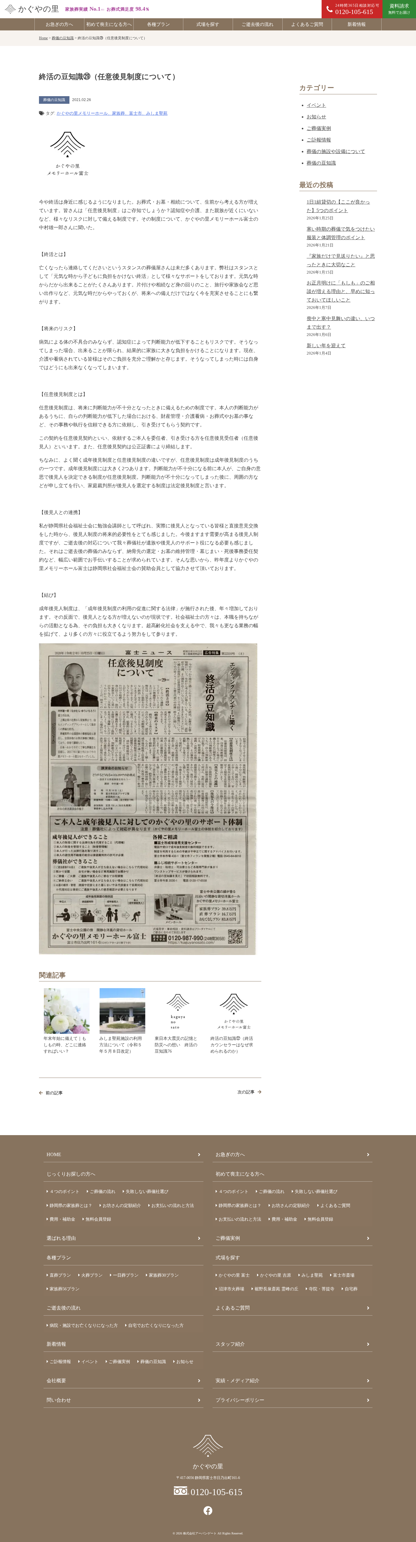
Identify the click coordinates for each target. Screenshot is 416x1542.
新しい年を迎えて (326, 345)
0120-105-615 (216, 1492)
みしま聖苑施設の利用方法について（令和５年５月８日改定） (120, 1045)
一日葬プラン (126, 1275)
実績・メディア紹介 (237, 1380)
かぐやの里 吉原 (275, 1275)
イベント (316, 105)
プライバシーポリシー (240, 1400)
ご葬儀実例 (319, 128)
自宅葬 (351, 1289)
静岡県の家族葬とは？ (71, 1205)
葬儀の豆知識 (321, 163)
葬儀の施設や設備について (336, 151)
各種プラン (158, 24)
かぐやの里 (38, 9)
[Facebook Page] (208, 1511)
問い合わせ (59, 1400)
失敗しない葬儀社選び (147, 1191)
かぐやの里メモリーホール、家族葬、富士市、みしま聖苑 (112, 113)
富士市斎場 (343, 1275)
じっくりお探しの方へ (71, 1174)
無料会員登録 (98, 1219)
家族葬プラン (164, 1275)
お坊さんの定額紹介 (122, 1205)
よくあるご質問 (307, 24)
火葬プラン (92, 1275)
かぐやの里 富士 (234, 1275)
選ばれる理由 (61, 1238)
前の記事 (54, 1093)
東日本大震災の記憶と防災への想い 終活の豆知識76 (176, 1045)
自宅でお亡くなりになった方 (156, 1325)
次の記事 (246, 1092)
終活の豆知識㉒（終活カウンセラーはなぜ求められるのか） (231, 1045)
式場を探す (207, 24)
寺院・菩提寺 (321, 1289)
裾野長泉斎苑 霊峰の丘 (276, 1289)
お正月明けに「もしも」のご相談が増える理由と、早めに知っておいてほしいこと (341, 291)
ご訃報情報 (319, 139)
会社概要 (56, 1380)
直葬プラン (60, 1275)
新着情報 (356, 24)
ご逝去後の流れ (257, 24)
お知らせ (316, 116)
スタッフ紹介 (230, 1344)
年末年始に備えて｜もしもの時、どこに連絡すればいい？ (65, 1045)
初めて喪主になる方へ (109, 24)
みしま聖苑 (312, 1275)
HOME (54, 1154)
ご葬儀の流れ (102, 1191)
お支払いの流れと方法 (172, 1205)
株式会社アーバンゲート (200, 1533)
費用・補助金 (62, 1219)
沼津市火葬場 (231, 1289)
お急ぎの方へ (59, 24)
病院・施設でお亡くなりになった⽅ (84, 1325)
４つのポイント (64, 1191)
